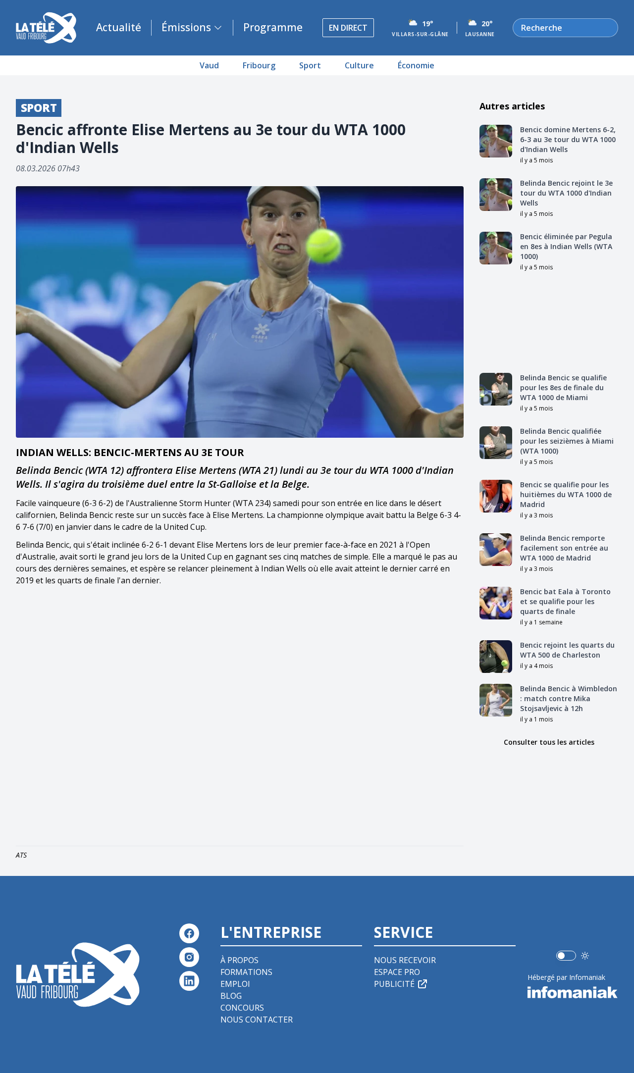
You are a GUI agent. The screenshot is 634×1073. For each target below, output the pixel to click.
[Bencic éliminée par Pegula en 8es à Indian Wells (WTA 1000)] (495, 248)
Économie (416, 65)
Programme (273, 27)
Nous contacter (256, 1019)
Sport (310, 65)
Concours (242, 1007)
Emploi (235, 983)
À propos (239, 960)
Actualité (118, 27)
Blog (231, 995)
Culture (359, 65)
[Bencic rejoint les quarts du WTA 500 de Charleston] (495, 656)
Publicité (394, 983)
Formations (246, 972)
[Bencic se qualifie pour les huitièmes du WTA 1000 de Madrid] (495, 496)
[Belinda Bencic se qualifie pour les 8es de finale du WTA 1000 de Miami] (495, 389)
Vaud (209, 65)
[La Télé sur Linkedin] (189, 981)
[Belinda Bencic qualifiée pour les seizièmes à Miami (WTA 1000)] (495, 442)
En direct (348, 27)
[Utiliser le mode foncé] (585, 956)
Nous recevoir (405, 960)
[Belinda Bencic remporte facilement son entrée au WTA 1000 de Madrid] (495, 549)
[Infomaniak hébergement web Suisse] (573, 992)
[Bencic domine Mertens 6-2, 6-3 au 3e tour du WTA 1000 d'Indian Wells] (495, 141)
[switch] (566, 956)
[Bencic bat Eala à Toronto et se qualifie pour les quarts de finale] (495, 603)
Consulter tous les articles (549, 742)
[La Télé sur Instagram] (189, 957)
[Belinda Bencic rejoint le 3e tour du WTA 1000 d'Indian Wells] (495, 194)
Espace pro (397, 972)
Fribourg (259, 65)
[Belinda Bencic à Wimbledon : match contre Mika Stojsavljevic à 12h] (495, 700)
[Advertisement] (240, 718)
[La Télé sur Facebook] (189, 933)
